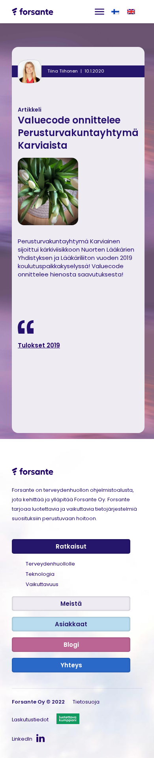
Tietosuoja (86, 702)
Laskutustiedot (30, 719)
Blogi (71, 644)
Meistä (71, 603)
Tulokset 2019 (39, 345)
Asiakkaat (71, 624)
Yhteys (71, 665)
